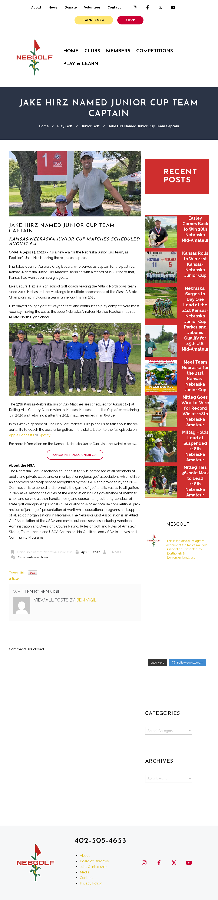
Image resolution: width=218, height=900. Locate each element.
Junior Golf (90, 126)
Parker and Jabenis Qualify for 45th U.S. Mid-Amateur (195, 338)
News (53, 7)
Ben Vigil (116, 552)
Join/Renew (94, 20)
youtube (173, 7)
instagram (135, 7)
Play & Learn (80, 63)
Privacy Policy (91, 883)
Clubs (92, 51)
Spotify (44, 435)
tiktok (186, 7)
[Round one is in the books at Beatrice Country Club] (177, 583)
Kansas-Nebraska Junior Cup (75, 455)
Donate (71, 7)
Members (118, 51)
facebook (147, 7)
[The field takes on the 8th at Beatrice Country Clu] (155, 583)
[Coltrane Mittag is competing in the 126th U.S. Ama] (199, 610)
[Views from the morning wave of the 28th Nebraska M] (199, 583)
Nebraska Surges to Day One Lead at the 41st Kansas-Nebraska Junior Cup (195, 305)
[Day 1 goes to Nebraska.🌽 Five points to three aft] (199, 636)
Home (71, 51)
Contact (114, 7)
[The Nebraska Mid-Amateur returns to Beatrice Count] (155, 597)
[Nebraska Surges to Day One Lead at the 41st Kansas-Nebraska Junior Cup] (161, 302)
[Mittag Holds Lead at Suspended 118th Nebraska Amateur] (161, 446)
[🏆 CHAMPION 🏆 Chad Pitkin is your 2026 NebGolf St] (155, 623)
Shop (130, 20)
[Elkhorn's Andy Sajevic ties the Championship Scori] (177, 570)
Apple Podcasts (21, 435)
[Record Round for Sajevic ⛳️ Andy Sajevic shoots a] (155, 570)
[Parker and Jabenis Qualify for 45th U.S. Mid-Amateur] (161, 341)
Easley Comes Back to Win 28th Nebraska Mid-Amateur (195, 229)
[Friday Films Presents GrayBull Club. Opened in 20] (177, 610)
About (36, 7)
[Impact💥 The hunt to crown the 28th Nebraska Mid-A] (199, 570)
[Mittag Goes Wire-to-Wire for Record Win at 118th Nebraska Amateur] (161, 411)
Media (84, 872)
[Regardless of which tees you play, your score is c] (177, 597)
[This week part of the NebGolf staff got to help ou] (199, 623)
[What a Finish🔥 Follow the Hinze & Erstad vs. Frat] (177, 649)
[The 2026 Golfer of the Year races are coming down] (199, 597)
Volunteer (92, 7)
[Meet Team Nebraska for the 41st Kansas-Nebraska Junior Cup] (161, 376)
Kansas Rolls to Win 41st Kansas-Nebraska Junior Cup (195, 264)
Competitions (154, 51)
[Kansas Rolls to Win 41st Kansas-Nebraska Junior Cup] (161, 267)
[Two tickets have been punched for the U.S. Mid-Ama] (155, 649)
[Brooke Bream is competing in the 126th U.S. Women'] (177, 636)
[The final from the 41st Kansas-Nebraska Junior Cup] (155, 636)
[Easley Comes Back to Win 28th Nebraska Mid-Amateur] (161, 232)
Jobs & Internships (94, 867)
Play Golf (65, 126)
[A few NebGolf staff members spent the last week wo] (155, 610)
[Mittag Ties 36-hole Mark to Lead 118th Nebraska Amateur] (161, 482)
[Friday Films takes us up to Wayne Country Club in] (177, 623)
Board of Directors (94, 861)
